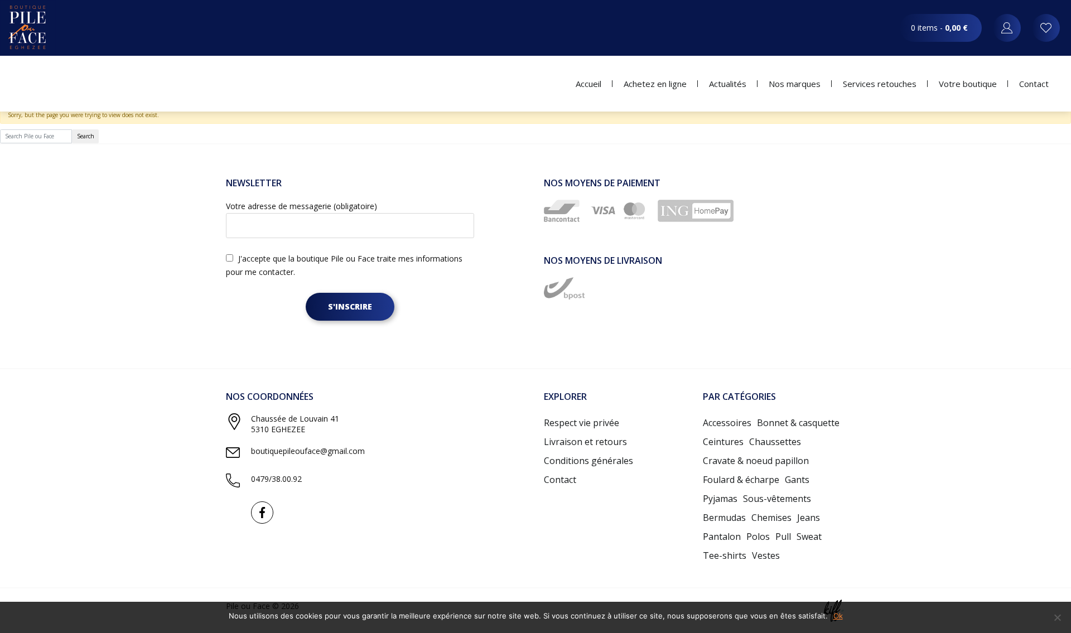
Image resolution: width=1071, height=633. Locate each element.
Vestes (766, 555)
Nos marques (795, 83)
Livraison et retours (585, 442)
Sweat (809, 536)
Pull (783, 536)
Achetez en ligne (655, 83)
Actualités (727, 83)
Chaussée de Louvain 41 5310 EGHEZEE (295, 423)
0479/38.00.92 (276, 478)
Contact (1034, 83)
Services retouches (879, 83)
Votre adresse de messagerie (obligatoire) (301, 206)
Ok (838, 615)
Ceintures (723, 442)
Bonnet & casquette (798, 423)
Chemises (771, 517)
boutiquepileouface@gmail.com (308, 451)
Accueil (588, 83)
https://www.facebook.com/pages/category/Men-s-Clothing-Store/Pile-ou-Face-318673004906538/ (262, 512)
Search (85, 136)
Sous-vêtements (777, 498)
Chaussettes (775, 442)
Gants (797, 479)
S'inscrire (350, 306)
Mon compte (1046, 28)
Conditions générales (588, 461)
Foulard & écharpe (741, 479)
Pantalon (722, 536)
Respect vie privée (581, 423)
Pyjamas (720, 498)
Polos (758, 536)
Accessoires (727, 423)
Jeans (808, 517)
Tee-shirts (724, 555)
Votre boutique (968, 83)
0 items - (939, 27)
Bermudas (724, 517)
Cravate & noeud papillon (756, 461)
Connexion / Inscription (1007, 28)
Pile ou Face (28, 28)
